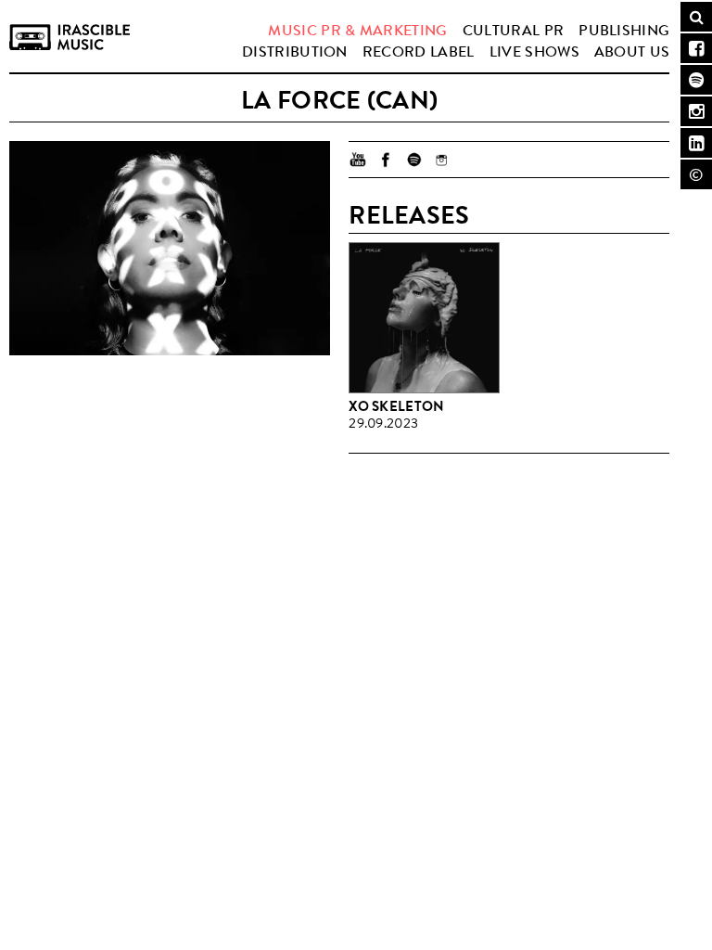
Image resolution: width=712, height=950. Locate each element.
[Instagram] (441, 160)
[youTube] (358, 160)
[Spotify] (413, 160)
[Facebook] (385, 160)
